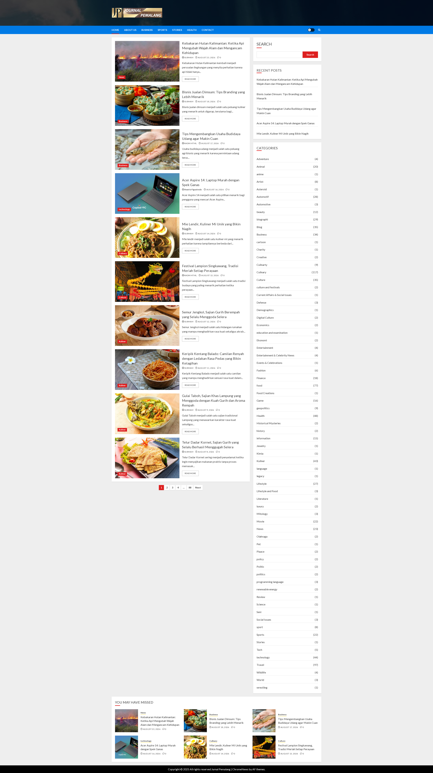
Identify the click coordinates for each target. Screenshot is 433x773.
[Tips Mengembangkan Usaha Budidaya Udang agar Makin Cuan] (147, 149)
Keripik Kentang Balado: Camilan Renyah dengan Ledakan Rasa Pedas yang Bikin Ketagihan (213, 358)
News (121, 77)
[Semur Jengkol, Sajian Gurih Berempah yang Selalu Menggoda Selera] (147, 325)
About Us (130, 29)
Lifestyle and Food (267, 491)
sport (260, 627)
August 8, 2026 (206, 451)
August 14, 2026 (206, 233)
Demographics (265, 310)
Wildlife (261, 672)
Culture (122, 297)
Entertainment (265, 347)
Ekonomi (262, 340)
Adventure (263, 158)
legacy (260, 476)
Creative (262, 257)
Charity (261, 249)
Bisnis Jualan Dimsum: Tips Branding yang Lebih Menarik (226, 720)
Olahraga (262, 536)
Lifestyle (262, 483)
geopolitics (263, 408)
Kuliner (122, 341)
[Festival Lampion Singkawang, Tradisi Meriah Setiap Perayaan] (147, 281)
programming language (270, 581)
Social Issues (264, 619)
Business (147, 29)
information (263, 438)
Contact (208, 29)
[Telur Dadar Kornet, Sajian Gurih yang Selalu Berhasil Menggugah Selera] (147, 458)
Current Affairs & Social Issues (274, 294)
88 (190, 487)
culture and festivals (268, 287)
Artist (260, 181)
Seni (259, 612)
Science (261, 604)
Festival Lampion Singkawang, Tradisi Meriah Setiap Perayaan (296, 747)
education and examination (272, 332)
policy (260, 559)
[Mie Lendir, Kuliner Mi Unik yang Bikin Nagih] (147, 237)
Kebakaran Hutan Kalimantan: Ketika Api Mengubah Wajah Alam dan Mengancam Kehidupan (213, 48)
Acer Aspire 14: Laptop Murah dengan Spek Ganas (286, 123)
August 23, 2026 (206, 57)
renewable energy (267, 589)
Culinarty (262, 264)
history (261, 430)
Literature (262, 498)
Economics (263, 325)
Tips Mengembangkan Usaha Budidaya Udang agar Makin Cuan (298, 720)
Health (192, 29)
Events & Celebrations (269, 362)
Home (115, 29)
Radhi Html (190, 143)
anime (260, 174)
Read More (190, 79)
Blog (259, 227)
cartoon (261, 242)
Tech (259, 649)
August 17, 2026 (210, 143)
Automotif (263, 196)
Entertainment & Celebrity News (275, 355)
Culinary (123, 253)
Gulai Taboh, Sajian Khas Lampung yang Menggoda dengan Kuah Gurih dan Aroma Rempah (213, 400)
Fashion (261, 370)
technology (124, 209)
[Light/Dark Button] (311, 30)
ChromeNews (240, 769)
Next (198, 487)
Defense (261, 302)
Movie (260, 521)
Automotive (263, 204)
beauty (261, 211)
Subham (188, 57)
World (260, 679)
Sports (162, 29)
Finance (261, 378)
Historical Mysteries (269, 423)
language (262, 468)
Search (264, 43)
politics (261, 574)
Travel (260, 664)
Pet (259, 544)
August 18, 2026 (206, 101)
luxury (260, 506)
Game (260, 400)
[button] (319, 30)
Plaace (260, 551)
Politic (260, 566)
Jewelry (261, 445)
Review (261, 596)
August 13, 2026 (210, 275)
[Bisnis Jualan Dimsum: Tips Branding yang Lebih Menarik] (147, 105)
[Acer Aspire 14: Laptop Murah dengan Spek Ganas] (147, 193)
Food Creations (265, 393)
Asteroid (262, 189)
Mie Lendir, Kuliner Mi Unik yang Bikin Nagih (283, 133)
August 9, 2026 (206, 410)
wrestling (262, 687)
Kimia (260, 453)
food (259, 385)
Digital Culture (265, 317)
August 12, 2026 (206, 321)
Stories (177, 29)
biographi (262, 219)
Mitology (262, 513)
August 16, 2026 (215, 189)
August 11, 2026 (206, 368)
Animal (261, 166)
